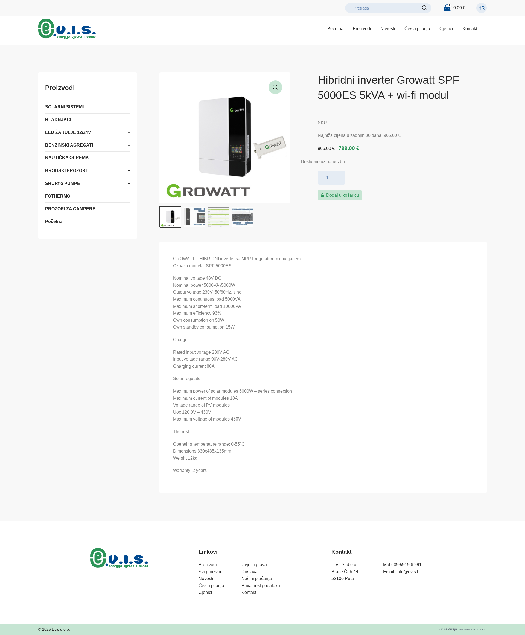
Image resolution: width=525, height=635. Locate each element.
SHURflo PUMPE (62, 183)
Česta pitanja (417, 28)
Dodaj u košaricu (342, 195)
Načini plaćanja (256, 578)
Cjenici (446, 28)
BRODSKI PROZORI (66, 170)
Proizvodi (362, 28)
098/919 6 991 (408, 564)
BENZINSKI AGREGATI (69, 145)
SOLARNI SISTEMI (64, 107)
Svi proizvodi (211, 571)
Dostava (249, 571)
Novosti (387, 28)
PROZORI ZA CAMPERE (70, 209)
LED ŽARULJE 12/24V (68, 132)
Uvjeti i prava (254, 564)
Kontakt (469, 28)
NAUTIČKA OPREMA (67, 157)
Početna (335, 28)
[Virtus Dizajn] (463, 629)
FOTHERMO (57, 196)
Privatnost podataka (260, 585)
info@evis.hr (408, 571)
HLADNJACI (58, 119)
